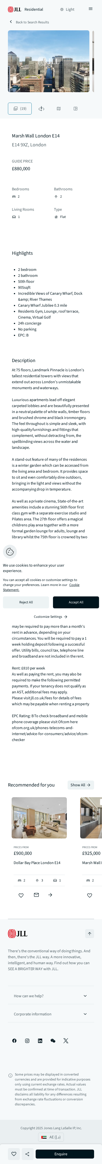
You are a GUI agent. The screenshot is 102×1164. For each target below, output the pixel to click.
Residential (34, 9)
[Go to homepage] (17, 933)
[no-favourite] (21, 895)
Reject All (26, 602)
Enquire (61, 1154)
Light (70, 9)
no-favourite (13, 1154)
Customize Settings (48, 616)
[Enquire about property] (50, 895)
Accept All (76, 602)
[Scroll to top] (89, 933)
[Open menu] (90, 9)
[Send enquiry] (36, 895)
